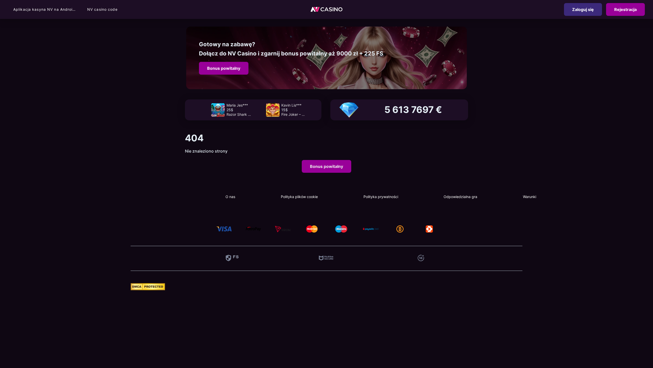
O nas (230, 196)
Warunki (529, 196)
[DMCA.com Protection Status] (148, 288)
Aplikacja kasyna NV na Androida (45, 9)
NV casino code (102, 9)
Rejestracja (625, 9)
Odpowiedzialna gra (460, 196)
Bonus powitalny (223, 68)
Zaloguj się (583, 9)
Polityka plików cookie (299, 196)
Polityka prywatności (380, 196)
